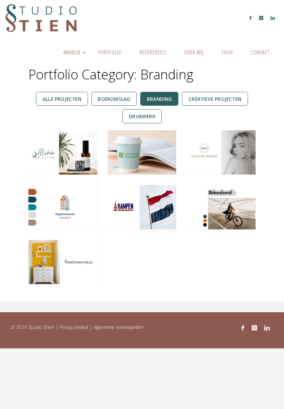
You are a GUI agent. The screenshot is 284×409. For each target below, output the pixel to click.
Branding (159, 99)
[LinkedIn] (272, 17)
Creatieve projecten (214, 99)
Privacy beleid (73, 327)
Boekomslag (114, 99)
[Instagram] (261, 17)
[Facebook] (250, 17)
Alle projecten (62, 99)
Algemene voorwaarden (118, 327)
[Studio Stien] (41, 17)
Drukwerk (142, 116)
